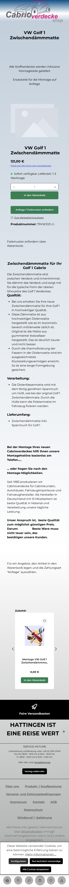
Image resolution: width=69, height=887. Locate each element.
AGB (53, 802)
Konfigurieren (18, 861)
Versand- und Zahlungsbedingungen (33, 794)
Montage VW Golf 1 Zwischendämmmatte (34, 661)
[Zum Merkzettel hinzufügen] (44, 621)
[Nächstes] (55, 649)
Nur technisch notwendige (46, 861)
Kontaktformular (42, 762)
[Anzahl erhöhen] (55, 186)
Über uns (12, 786)
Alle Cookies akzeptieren (36, 869)
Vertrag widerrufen (35, 771)
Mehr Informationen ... (40, 854)
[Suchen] (29, 880)
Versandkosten (31, 831)
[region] (34, 123)
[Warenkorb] (40, 880)
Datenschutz (33, 810)
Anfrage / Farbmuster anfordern (35, 209)
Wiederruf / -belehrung (34, 817)
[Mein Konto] (62, 880)
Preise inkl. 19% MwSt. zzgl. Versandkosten (31, 165)
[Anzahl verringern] (14, 186)
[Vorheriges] (13, 649)
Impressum (18, 802)
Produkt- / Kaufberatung (43, 786)
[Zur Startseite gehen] (34, 12)
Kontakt (39, 802)
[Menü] (18, 880)
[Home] (7, 880)
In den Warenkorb (34, 195)
